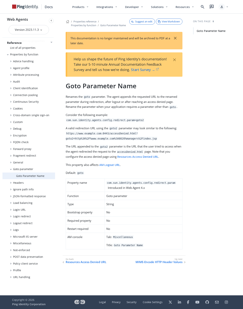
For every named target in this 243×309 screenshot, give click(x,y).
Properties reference (84, 21)
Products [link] (80, 7)
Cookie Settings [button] (153, 302)
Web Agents (17, 19)
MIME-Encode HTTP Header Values (159, 262)
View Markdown (171, 21)
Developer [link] (134, 7)
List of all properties (23, 48)
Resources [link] (185, 7)
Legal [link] (102, 302)
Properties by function (24, 54)
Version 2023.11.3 (27, 30)
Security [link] (131, 302)
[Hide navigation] (51, 20)
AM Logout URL (109, 165)
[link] (25, 7)
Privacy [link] (116, 302)
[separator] (55, 154)
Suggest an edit (143, 21)
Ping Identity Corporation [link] (29, 304)
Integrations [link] (107, 7)
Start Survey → (143, 69)
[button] (223, 7)
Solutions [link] (159, 7)
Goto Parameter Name (30, 176)
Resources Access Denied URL (137, 156)
